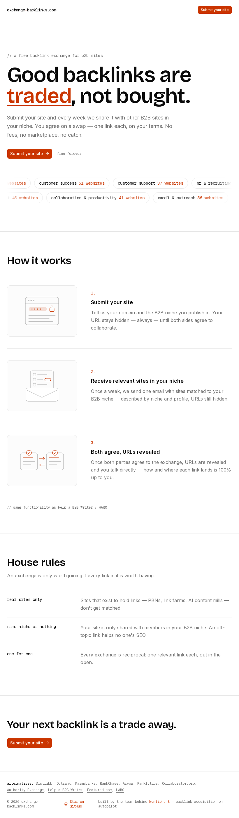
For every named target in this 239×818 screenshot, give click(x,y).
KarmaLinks (85, 783)
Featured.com (99, 790)
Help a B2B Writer (65, 790)
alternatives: (20, 783)
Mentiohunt (159, 801)
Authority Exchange (25, 790)
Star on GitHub (77, 804)
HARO (120, 790)
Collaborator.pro (178, 783)
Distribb (44, 783)
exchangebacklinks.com (31, 10)
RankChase (109, 783)
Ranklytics (147, 783)
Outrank (64, 783)
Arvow (128, 783)
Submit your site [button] (215, 10)
